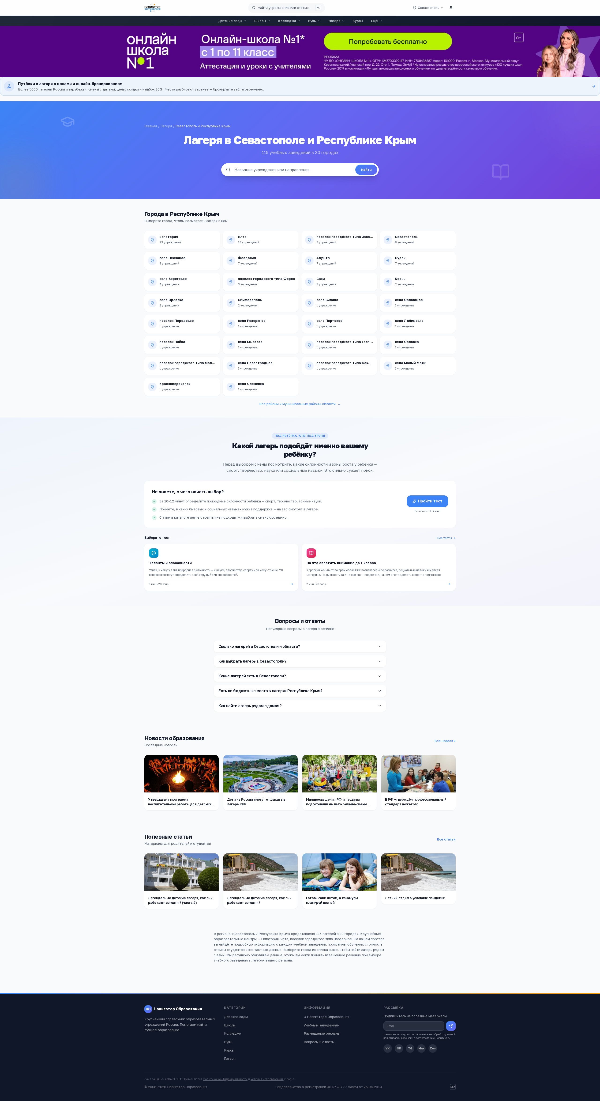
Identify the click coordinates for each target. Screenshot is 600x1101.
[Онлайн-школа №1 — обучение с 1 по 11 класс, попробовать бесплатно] (300, 51)
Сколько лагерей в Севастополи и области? (259, 646)
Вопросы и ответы (319, 1042)
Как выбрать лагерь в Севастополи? (252, 661)
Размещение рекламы (322, 1033)
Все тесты (444, 538)
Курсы (358, 21)
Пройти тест (430, 501)
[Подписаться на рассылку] (451, 1026)
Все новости (445, 741)
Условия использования (267, 1079)
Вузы (312, 21)
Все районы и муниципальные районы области (300, 404)
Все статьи (446, 839)
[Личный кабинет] (451, 7)
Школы (260, 21)
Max (421, 1048)
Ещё (374, 21)
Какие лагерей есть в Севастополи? (252, 676)
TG (410, 1048)
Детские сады (230, 21)
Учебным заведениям (321, 1025)
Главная (150, 126)
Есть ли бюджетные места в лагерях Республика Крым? (270, 690)
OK (399, 1048)
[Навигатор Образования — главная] (152, 8)
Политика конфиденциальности (225, 1079)
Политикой (442, 1037)
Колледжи (287, 21)
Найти (366, 170)
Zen (433, 1048)
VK (388, 1048)
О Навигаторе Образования (326, 1017)
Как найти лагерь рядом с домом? (250, 705)
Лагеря (335, 21)
